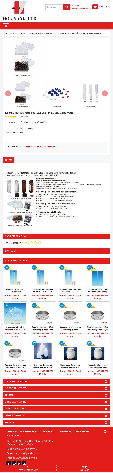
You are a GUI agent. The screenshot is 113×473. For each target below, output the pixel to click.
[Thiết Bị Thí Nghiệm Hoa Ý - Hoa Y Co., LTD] (19, 20)
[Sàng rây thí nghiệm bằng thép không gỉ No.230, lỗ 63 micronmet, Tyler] (97, 313)
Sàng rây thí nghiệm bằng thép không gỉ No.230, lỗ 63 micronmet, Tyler (97, 329)
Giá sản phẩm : (15, 147)
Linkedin (40, 122)
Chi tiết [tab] (8, 160)
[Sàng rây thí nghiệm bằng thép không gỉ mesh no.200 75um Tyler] (70, 313)
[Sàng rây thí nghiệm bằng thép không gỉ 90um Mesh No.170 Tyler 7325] (42, 313)
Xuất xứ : (19, 129)
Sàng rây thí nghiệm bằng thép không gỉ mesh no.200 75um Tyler (70, 329)
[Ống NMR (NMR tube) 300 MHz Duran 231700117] (70, 275)
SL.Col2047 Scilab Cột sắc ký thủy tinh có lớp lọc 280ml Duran (97, 292)
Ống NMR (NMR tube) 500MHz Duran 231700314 (15, 292)
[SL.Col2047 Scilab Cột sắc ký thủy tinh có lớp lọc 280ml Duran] (97, 275)
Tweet (26, 122)
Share (12, 122)
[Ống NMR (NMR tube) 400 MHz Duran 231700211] (42, 275)
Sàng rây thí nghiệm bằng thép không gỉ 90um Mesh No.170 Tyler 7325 (42, 329)
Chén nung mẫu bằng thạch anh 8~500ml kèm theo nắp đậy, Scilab (15, 329)
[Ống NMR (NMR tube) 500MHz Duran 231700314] (15, 275)
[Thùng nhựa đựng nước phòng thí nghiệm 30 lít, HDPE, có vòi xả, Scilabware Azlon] (70, 351)
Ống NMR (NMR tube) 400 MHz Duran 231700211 (42, 290)
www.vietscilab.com (26, 457)
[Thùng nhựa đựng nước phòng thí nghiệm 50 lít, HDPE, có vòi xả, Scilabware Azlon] (97, 351)
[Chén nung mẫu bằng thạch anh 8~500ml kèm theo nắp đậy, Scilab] (15, 313)
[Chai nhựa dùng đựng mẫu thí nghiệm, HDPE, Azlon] (42, 351)
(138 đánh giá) (23, 117)
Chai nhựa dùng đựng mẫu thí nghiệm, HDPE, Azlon (42, 367)
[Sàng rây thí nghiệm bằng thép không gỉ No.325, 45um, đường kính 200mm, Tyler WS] (15, 351)
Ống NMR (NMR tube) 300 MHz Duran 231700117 (70, 290)
